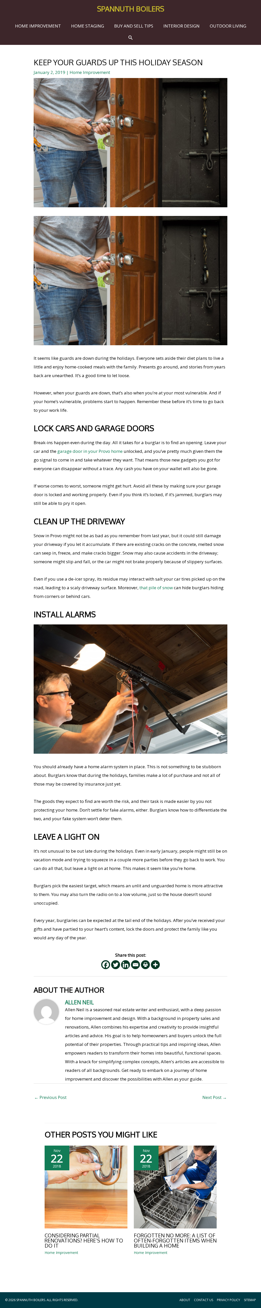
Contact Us (203, 1300)
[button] (130, 37)
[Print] (145, 964)
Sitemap (250, 1300)
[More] (155, 964)
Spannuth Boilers (130, 8)
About (184, 1300)
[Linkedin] (125, 964)
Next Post (214, 1097)
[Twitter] (115, 964)
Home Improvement (90, 72)
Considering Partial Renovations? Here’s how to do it (84, 1240)
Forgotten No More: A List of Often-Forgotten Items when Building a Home (175, 1240)
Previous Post (50, 1097)
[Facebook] (105, 964)
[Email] (135, 964)
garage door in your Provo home (90, 451)
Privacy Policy (228, 1300)
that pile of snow (156, 588)
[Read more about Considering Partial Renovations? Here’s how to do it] (86, 1186)
